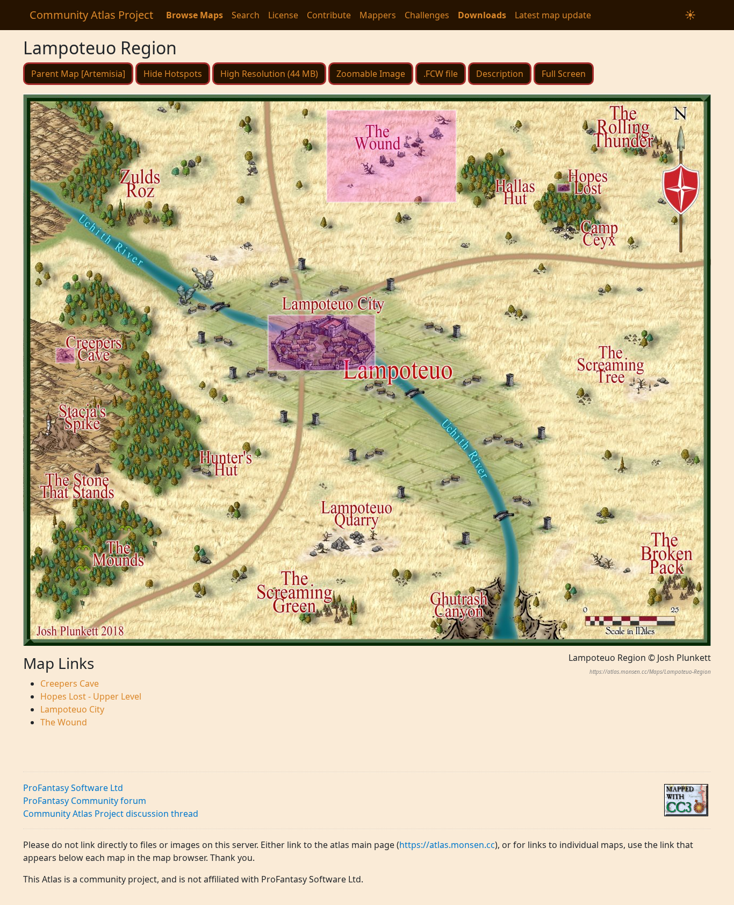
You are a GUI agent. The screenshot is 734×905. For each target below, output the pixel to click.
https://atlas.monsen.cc (447, 845)
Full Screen (564, 74)
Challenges (427, 15)
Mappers (377, 15)
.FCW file (440, 74)
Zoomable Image (370, 74)
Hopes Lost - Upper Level (90, 696)
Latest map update (553, 15)
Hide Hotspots (172, 74)
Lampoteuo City (72, 709)
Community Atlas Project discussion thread (110, 814)
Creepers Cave (69, 683)
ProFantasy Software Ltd (73, 788)
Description (499, 74)
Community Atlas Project (91, 15)
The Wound (63, 722)
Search (246, 15)
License (283, 15)
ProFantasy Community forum (84, 801)
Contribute (329, 15)
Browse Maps (194, 15)
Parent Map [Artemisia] (78, 74)
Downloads (482, 15)
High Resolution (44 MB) (269, 74)
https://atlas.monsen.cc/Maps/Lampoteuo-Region (650, 671)
